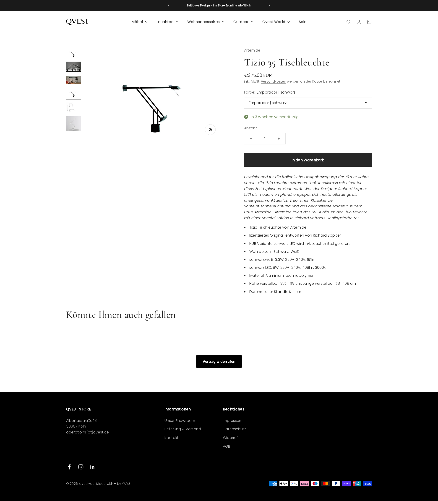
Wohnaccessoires (203, 21)
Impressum (232, 420)
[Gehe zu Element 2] (73, 67)
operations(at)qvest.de (87, 432)
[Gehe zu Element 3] (73, 80)
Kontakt (171, 437)
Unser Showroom (179, 420)
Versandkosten (273, 81)
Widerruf (230, 437)
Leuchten (164, 21)
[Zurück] (168, 5)
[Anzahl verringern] (251, 138)
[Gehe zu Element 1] (73, 53)
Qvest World (273, 21)
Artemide (252, 50)
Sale (303, 21)
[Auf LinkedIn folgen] (92, 467)
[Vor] (269, 5)
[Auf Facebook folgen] (69, 467)
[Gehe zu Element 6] (73, 124)
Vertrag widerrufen (219, 361)
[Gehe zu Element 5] (73, 108)
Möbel (137, 21)
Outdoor (241, 21)
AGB (226, 446)
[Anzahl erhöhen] (278, 138)
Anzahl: (250, 128)
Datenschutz (234, 429)
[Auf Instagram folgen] (81, 467)
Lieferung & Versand (182, 429)
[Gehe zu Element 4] (73, 93)
